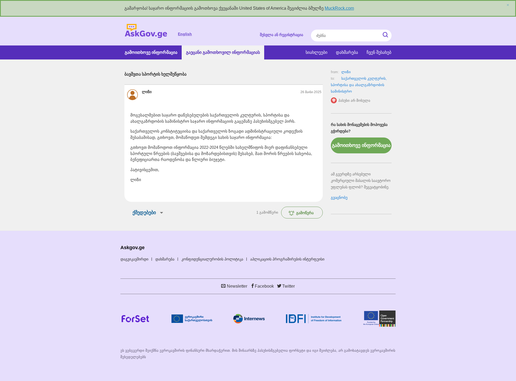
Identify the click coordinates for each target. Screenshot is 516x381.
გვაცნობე (339, 197)
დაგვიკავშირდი (134, 259)
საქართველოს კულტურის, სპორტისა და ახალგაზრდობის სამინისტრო (359, 84)
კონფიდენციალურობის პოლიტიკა (212, 259)
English (185, 34)
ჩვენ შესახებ (379, 52)
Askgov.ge (145, 31)
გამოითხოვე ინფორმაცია (151, 52)
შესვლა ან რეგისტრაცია (281, 35)
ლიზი (346, 72)
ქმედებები (144, 212)
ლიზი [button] (147, 92)
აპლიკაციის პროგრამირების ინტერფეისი (287, 259)
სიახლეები (316, 52)
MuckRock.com (339, 8)
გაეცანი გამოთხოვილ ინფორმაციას (223, 52)
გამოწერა (305, 213)
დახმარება (347, 52)
